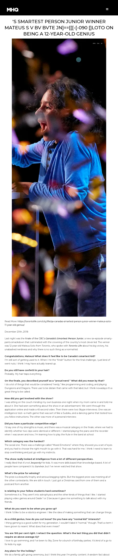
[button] (107, 9)
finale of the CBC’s (54, 338)
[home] (18, 10)
